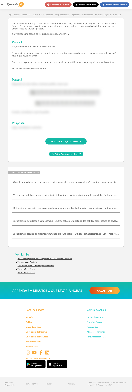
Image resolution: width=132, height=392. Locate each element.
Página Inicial (13, 15)
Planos (49, 384)
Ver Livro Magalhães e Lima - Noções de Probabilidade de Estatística (45, 258)
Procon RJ (71, 384)
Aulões (29, 322)
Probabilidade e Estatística (31, 15)
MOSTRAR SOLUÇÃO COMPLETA (66, 141)
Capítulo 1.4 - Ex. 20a (112, 15)
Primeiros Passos (94, 322)
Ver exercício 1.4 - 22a (26, 272)
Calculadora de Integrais (36, 332)
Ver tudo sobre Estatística (28, 262)
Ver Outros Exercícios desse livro (65, 154)
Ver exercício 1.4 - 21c (26, 269)
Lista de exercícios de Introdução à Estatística (36, 265)
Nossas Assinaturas (95, 317)
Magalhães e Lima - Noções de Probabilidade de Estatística (78, 15)
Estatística (49, 15)
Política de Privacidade (10, 383)
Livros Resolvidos (33, 327)
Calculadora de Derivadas (37, 337)
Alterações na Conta (96, 332)
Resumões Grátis (33, 341)
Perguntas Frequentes (96, 337)
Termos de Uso (31, 384)
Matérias (30, 317)
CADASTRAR (104, 290)
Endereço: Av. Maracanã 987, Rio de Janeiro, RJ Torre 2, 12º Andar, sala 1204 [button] (107, 383)
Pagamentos (92, 327)
